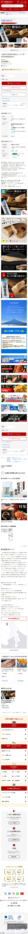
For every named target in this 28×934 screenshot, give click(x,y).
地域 (10, 9)
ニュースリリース (10, 932)
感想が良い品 (4, 738)
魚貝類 (8, 457)
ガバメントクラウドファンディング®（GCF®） (15, 900)
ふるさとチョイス (15, 897)
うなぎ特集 (4, 771)
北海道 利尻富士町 (5, 707)
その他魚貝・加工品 (17, 459)
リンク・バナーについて (22, 932)
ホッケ (17, 457)
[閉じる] (25, 925)
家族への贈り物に (5, 801)
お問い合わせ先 (6, 100)
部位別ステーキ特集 (6, 780)
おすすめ (23, 9)
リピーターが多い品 (6, 734)
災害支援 (14, 903)
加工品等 (9, 461)
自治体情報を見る (15, 618)
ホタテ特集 (17, 776)
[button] (25, 6)
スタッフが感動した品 (6, 755)
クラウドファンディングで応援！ (9, 792)
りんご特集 (4, 776)
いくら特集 (17, 771)
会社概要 (2, 932)
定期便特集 (17, 780)
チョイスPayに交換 (6, 797)
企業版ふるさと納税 (14, 905)
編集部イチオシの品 (6, 750)
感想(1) (5, 676)
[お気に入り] (25, 931)
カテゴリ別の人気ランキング (8, 729)
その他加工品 (16, 461)
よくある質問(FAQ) (14, 839)
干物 (13, 457)
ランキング (16, 9)
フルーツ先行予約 (5, 759)
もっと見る (23, 546)
